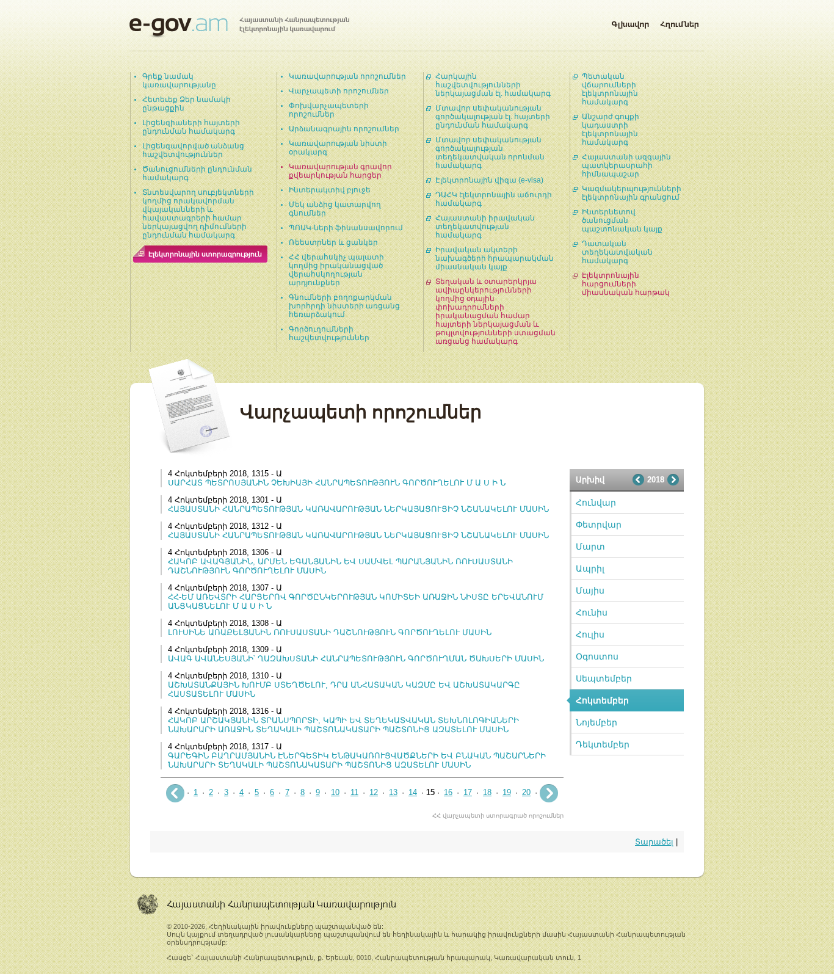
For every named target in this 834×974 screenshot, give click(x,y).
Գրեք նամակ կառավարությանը (179, 80)
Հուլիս (590, 634)
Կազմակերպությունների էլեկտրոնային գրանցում (631, 193)
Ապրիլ (590, 568)
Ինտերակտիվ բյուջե (330, 190)
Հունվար (596, 502)
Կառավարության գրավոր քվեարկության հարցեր (340, 171)
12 (373, 792)
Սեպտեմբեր (604, 678)
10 (335, 792)
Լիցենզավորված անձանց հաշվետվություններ (193, 150)
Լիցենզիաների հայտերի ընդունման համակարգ (191, 127)
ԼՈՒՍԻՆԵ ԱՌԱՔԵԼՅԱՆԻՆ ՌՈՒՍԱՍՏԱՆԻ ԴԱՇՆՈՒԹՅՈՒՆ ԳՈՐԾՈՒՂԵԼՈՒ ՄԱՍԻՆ (329, 632)
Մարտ (590, 546)
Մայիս (590, 590)
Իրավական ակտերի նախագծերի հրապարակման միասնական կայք (494, 258)
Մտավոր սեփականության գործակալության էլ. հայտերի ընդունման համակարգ (492, 116)
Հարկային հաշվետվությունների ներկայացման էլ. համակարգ (493, 85)
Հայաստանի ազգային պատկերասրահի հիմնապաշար (626, 165)
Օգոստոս (597, 656)
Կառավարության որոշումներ (347, 76)
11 (354, 792)
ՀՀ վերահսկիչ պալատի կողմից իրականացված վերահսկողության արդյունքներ (336, 270)
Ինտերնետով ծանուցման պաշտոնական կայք (622, 220)
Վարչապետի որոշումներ (339, 91)
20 (526, 792)
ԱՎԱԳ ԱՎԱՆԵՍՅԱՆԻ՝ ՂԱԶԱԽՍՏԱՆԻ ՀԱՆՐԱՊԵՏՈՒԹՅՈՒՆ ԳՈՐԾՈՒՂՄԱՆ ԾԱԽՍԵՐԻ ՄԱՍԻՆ (356, 658)
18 (487, 792)
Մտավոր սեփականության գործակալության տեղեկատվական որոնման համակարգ (490, 153)
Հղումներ (680, 22)
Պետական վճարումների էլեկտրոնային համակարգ (610, 89)
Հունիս (591, 612)
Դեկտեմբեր (602, 744)
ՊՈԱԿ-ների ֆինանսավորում (346, 228)
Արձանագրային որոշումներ (344, 129)
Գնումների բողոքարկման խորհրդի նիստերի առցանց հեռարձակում (344, 306)
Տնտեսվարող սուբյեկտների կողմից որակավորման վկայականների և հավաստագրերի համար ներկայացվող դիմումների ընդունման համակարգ (198, 213)
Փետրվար (599, 524)
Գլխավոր (630, 22)
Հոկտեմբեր (602, 700)
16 (448, 792)
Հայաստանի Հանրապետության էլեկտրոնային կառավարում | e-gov (239, 27)
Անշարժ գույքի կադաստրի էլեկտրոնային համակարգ (610, 129)
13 (393, 792)
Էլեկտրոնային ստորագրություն (205, 254)
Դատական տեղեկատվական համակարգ (617, 252)
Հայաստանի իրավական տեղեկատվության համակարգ (485, 226)
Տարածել (654, 841)
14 (412, 792)
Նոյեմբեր (596, 722)
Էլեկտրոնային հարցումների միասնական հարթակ (626, 284)
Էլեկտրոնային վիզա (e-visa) (489, 180)
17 (467, 792)
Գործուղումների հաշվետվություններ (329, 333)
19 (506, 792)
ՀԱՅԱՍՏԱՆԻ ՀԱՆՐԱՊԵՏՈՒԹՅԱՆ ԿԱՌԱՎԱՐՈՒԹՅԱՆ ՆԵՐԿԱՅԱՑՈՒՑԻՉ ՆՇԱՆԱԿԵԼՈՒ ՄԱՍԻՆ (358, 509)
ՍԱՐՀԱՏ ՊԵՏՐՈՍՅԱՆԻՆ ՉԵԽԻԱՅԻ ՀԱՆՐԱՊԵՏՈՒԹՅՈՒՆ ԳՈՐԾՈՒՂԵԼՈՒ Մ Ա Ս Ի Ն (337, 482)
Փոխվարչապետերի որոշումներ (329, 109)
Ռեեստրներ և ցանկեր (333, 242)
